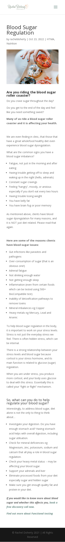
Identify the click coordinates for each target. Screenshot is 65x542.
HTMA (50, 39)
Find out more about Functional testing (29, 513)
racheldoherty (18, 39)
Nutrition (11, 43)
